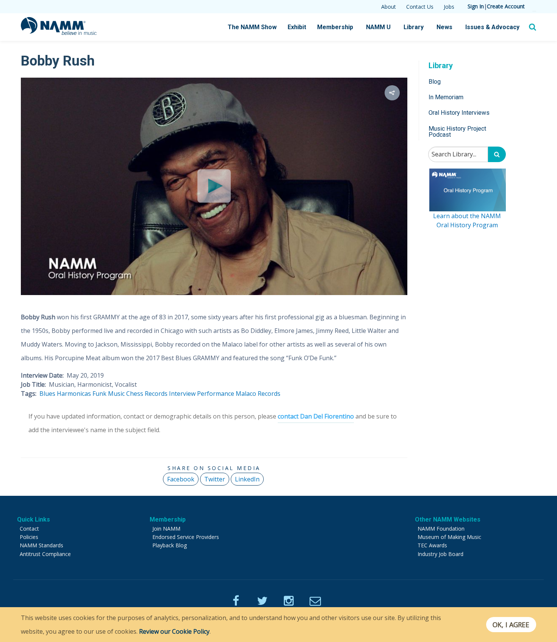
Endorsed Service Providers (185, 536)
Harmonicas (74, 393)
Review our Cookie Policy (174, 631)
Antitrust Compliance (45, 554)
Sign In (476, 6)
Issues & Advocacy (492, 27)
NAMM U (378, 27)
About (388, 6)
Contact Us (419, 6)
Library (414, 27)
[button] (392, 92)
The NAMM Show (252, 27)
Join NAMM (166, 528)
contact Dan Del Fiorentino (316, 416)
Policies (29, 536)
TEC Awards (432, 545)
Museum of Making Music (449, 536)
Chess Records (146, 393)
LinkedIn (247, 479)
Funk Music (108, 393)
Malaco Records (258, 393)
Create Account (506, 6)
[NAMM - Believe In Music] (59, 32)
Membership (335, 27)
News (444, 27)
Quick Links (33, 519)
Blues (47, 393)
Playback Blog (169, 545)
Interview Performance (201, 393)
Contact (29, 528)
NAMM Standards (41, 545)
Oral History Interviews (459, 113)
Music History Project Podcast (457, 131)
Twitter (214, 479)
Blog (435, 81)
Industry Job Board (440, 554)
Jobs (449, 6)
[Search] (497, 154)
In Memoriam (446, 97)
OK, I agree (511, 624)
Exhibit (297, 27)
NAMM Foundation (441, 528)
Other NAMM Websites (447, 519)
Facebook (180, 479)
